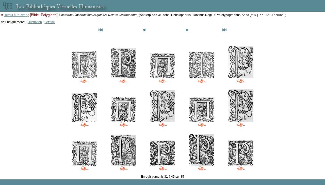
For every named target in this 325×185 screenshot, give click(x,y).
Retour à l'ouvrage (16, 15)
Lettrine (49, 22)
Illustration (35, 22)
